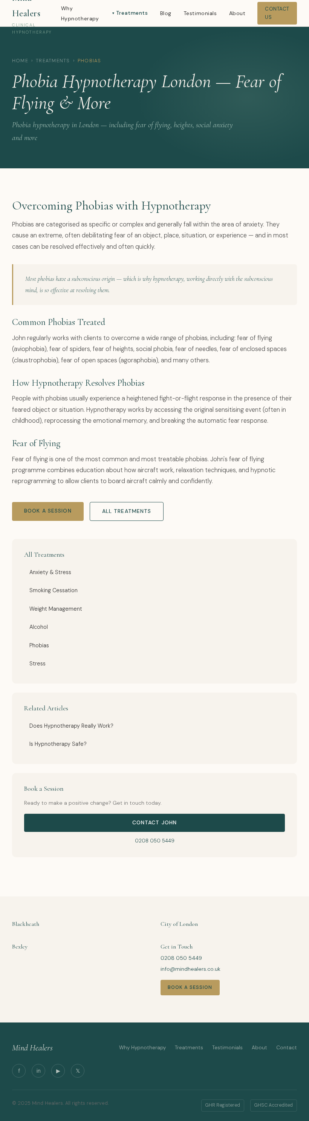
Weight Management (55, 608)
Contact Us (277, 13)
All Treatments (126, 511)
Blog (165, 13)
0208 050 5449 (154, 841)
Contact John (154, 822)
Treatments (132, 12)
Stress (37, 663)
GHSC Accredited (273, 1105)
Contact (286, 1047)
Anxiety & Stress (50, 572)
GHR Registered (222, 1105)
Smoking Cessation (53, 590)
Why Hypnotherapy (142, 1047)
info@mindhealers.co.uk (190, 968)
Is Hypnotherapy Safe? (58, 744)
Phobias (39, 645)
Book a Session (48, 510)
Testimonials (200, 13)
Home (20, 61)
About (237, 13)
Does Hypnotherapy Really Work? (71, 725)
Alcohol (38, 627)
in (39, 1070)
